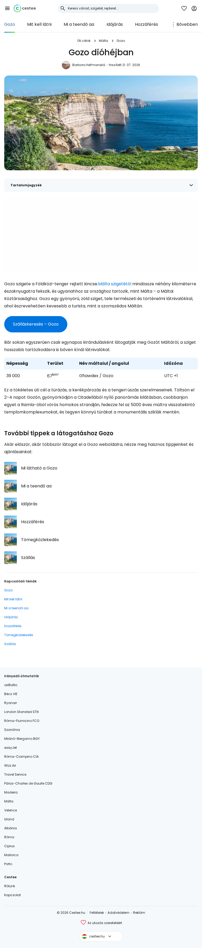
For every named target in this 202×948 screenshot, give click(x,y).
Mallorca (11, 855)
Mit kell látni (39, 24)
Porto (8, 864)
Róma (9, 837)
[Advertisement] (101, 235)
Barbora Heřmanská (88, 65)
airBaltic (11, 685)
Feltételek (97, 912)
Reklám (139, 912)
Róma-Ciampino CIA (21, 756)
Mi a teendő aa (79, 24)
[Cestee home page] (25, 8)
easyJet (10, 747)
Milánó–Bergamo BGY (22, 738)
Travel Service (15, 774)
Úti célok (83, 40)
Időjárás (115, 24)
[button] (7, 8)
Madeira (11, 792)
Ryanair (10, 703)
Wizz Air (10, 765)
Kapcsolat (12, 895)
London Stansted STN (21, 712)
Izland (9, 819)
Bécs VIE (10, 694)
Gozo (9, 24)
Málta (103, 40)
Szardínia (12, 729)
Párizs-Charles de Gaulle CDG (28, 783)
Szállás (10, 644)
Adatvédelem (118, 912)
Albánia (10, 828)
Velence (10, 810)
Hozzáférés (146, 24)
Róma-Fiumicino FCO (21, 721)
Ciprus (9, 846)
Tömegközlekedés (18, 635)
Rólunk (9, 886)
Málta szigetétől (114, 284)
